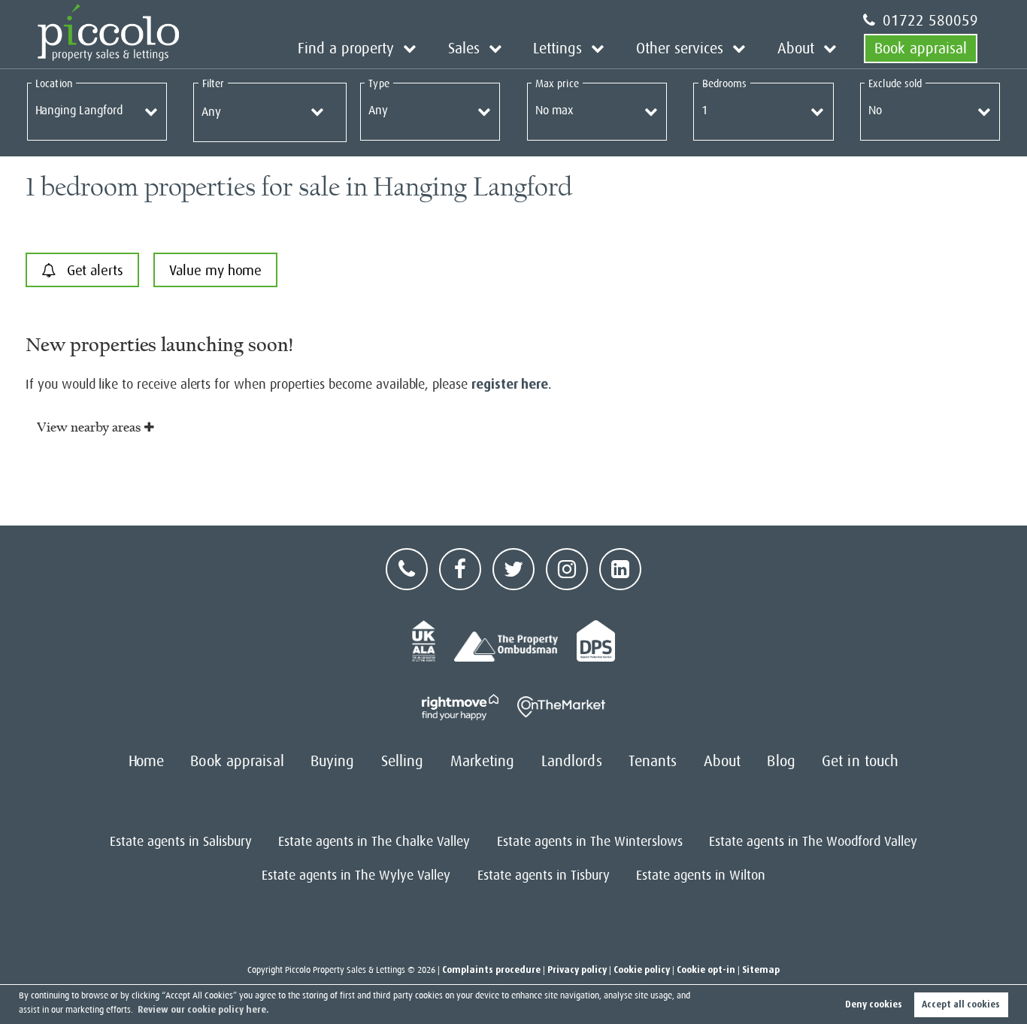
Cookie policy (641, 970)
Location (53, 83)
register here (509, 384)
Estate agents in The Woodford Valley (813, 841)
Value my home (215, 270)
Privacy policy (577, 970)
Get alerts (93, 270)
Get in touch (860, 761)
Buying (333, 761)
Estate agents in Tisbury (543, 875)
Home (146, 761)
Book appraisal (920, 48)
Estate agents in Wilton (700, 875)
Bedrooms (724, 83)
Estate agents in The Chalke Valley (374, 841)
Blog (781, 761)
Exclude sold (895, 83)
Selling (402, 761)
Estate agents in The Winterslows (590, 841)
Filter (213, 83)
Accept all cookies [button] (961, 1004)
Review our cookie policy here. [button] (203, 1009)
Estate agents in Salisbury (181, 841)
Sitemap (761, 970)
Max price (557, 83)
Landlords (571, 761)
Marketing (482, 761)
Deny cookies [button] (873, 1004)
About (795, 48)
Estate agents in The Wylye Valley (356, 875)
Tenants (653, 761)
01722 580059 (930, 20)
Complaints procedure (491, 970)
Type (378, 83)
